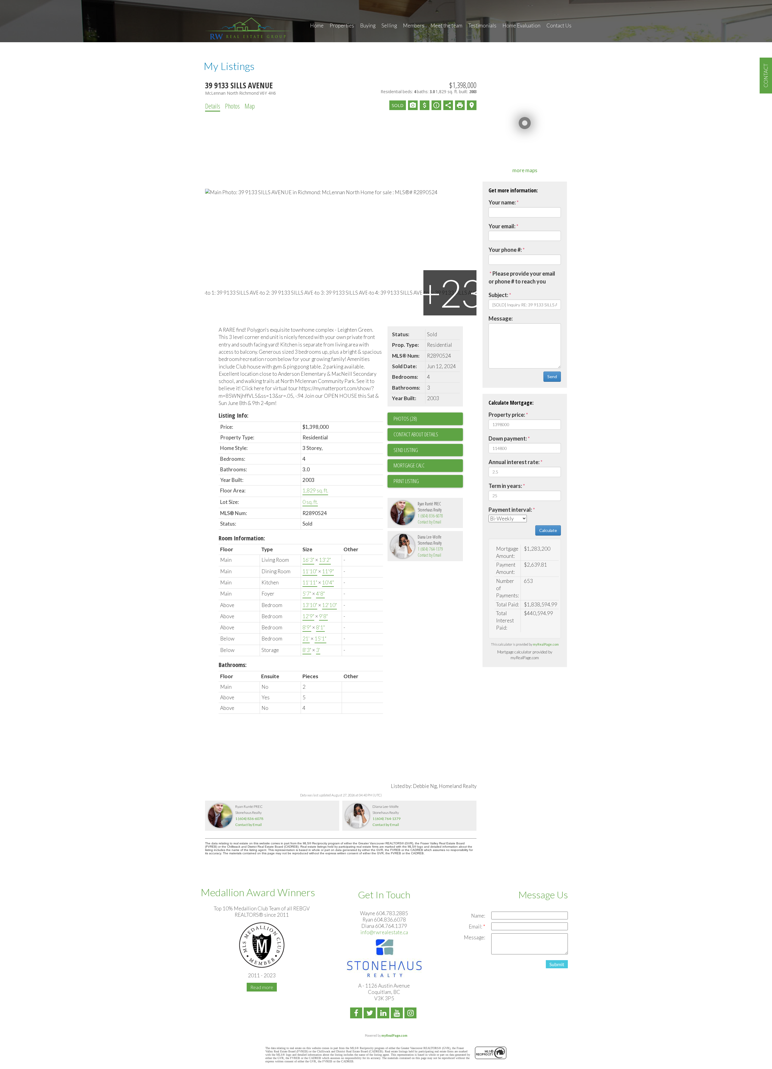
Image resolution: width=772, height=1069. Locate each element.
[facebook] (357, 1013)
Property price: (507, 414)
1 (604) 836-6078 (430, 516)
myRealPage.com (546, 644)
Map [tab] (250, 105)
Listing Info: (233, 415)
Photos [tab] (232, 105)
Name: (478, 915)
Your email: (502, 226)
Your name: (502, 202)
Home (317, 25)
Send (552, 376)
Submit (556, 964)
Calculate (548, 530)
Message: (501, 318)
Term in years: (505, 485)
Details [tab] (212, 105)
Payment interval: (510, 509)
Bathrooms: (233, 665)
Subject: (498, 295)
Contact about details (416, 434)
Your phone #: (505, 249)
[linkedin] (384, 1013)
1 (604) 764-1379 (430, 549)
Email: (476, 926)
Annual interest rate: (514, 462)
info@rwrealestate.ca (384, 932)
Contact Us (558, 25)
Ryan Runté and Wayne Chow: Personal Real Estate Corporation (249, 28)
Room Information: (242, 538)
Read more (261, 987)
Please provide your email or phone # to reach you (522, 277)
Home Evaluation (521, 25)
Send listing (406, 450)
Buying (367, 25)
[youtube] (397, 1013)
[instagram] (411, 1013)
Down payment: (508, 438)
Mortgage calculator (428, 466)
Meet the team (446, 25)
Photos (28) (405, 418)
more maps (524, 170)
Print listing (406, 481)
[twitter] (370, 1013)
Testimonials (482, 25)
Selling (389, 25)
